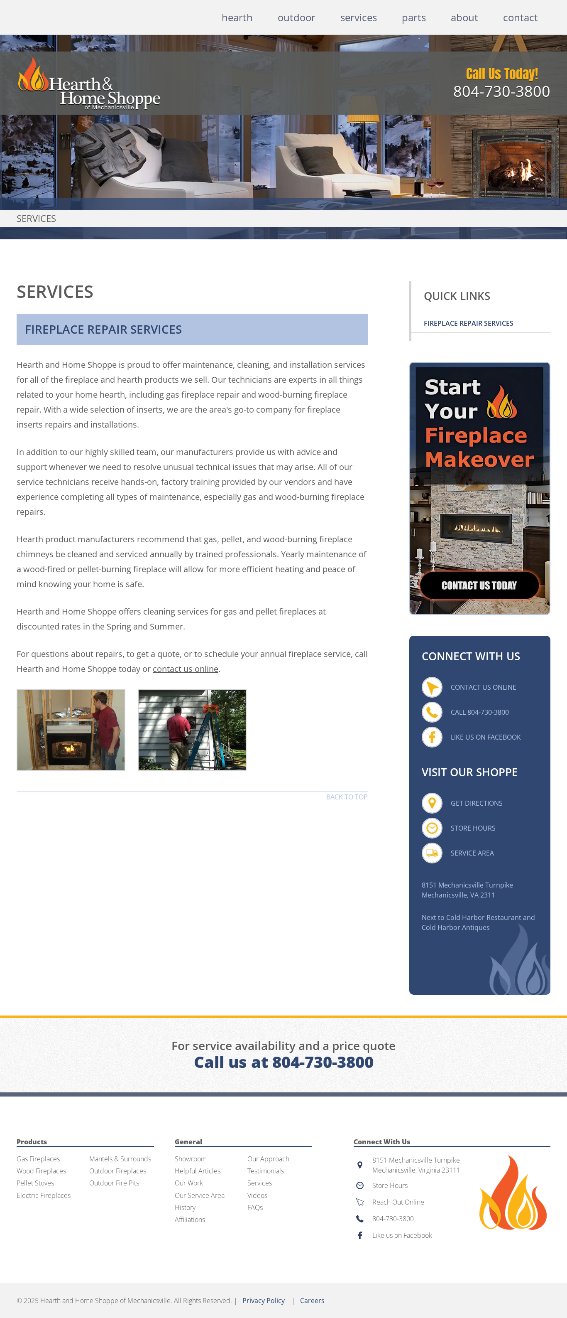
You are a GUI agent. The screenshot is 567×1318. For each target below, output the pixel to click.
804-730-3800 (501, 91)
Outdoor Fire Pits (114, 1183)
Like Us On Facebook (486, 737)
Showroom (191, 1159)
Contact (520, 17)
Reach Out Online (398, 1202)
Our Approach (268, 1159)
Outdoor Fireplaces (117, 1171)
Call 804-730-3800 (480, 712)
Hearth (237, 17)
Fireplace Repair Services (468, 323)
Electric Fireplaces (44, 1196)
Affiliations (190, 1220)
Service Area (472, 853)
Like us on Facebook (402, 1235)
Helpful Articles (197, 1171)
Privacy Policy (263, 1300)
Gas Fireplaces (38, 1159)
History (185, 1208)
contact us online (185, 668)
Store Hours (473, 828)
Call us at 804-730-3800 (284, 1061)
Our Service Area (200, 1196)
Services (358, 17)
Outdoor (296, 17)
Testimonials (265, 1171)
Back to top (347, 797)
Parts (414, 17)
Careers (312, 1300)
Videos (257, 1196)
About (464, 17)
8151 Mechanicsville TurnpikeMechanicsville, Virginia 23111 (416, 1165)
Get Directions (477, 803)
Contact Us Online (483, 687)
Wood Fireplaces (41, 1171)
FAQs (255, 1208)
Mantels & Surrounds (120, 1159)
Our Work (189, 1183)
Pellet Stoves (35, 1183)
